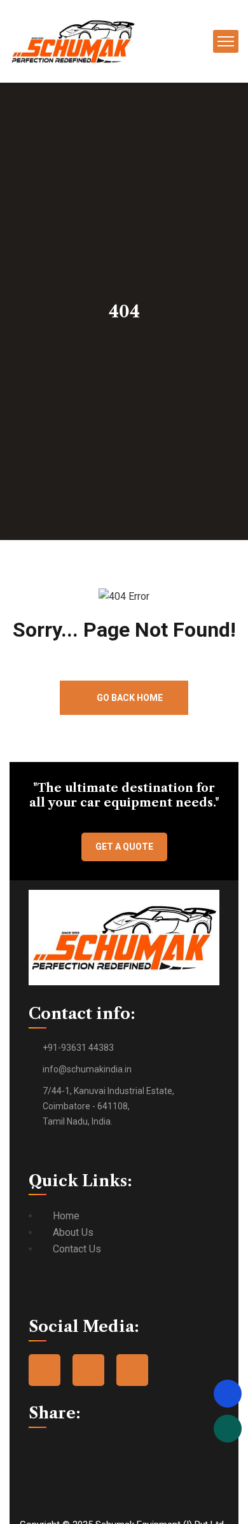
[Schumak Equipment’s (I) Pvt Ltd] (73, 40)
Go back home (129, 698)
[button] (32, 1449)
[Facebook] (44, 1370)
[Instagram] (88, 1370)
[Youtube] (132, 1370)
